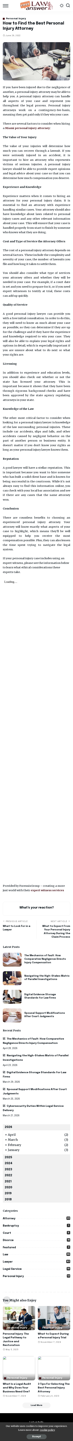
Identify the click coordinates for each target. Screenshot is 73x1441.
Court (7, 1233)
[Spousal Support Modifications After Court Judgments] (12, 1015)
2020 (8, 1187)
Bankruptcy (11, 1226)
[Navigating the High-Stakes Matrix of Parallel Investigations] (12, 978)
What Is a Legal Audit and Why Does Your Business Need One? (17, 1388)
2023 (8, 1169)
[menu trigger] (6, 5)
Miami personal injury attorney (27, 128)
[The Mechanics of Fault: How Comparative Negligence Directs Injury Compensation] (12, 960)
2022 (8, 1175)
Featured (9, 1247)
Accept (36, 1437)
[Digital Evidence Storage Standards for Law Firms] (12, 997)
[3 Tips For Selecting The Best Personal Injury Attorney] (54, 1368)
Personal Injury (16, 19)
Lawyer (8, 1262)
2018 (8, 1199)
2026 (8, 1127)
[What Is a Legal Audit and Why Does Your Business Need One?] (19, 1368)
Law (5, 1254)
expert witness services (47, 890)
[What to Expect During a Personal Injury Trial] (54, 1318)
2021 (8, 1181)
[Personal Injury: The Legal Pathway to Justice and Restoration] (19, 1318)
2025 (8, 1157)
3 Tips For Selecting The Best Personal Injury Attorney (54, 1388)
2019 (8, 1193)
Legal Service (12, 1269)
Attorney (9, 1218)
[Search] (68, 5)
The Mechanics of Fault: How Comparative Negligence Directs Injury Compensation (45, 959)
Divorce (8, 1240)
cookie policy (47, 1430)
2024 (8, 1163)
